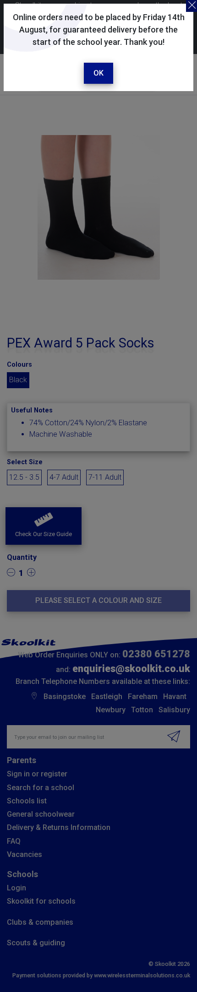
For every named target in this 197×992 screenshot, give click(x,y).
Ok (98, 73)
